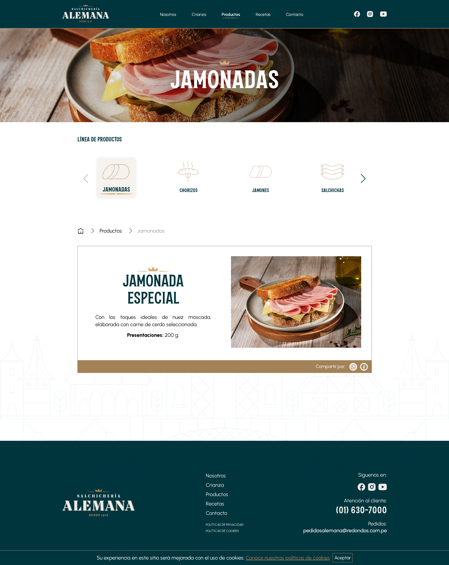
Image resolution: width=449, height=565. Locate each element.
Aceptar (342, 558)
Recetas (263, 14)
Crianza (199, 14)
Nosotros (168, 14)
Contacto (294, 14)
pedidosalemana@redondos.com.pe (345, 530)
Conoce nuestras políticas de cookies (288, 558)
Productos (231, 14)
